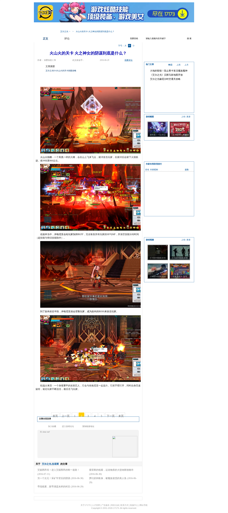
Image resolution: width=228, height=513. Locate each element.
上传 (183, 116)
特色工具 (104, 26)
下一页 (111, 416)
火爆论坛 (145, 26)
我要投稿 (134, 38)
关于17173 (85, 505)
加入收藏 (52, 426)
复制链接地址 (88, 426)
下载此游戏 (159, 26)
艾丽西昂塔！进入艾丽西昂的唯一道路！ (58, 470)
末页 (121, 416)
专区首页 (78, 26)
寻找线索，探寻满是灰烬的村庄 (53, 486)
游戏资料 (91, 26)
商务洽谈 (115, 505)
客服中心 (134, 505)
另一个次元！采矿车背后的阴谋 (53, 478)
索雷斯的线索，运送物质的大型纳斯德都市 (111, 470)
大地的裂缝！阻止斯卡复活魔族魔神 (168, 70)
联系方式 (125, 505)
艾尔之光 (64, 31)
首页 (55, 416)
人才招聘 (96, 505)
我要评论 (129, 60)
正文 (45, 38)
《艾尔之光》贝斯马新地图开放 (166, 75)
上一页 (66, 416)
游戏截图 (131, 26)
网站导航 (144, 505)
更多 (189, 116)
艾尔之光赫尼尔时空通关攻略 (165, 79)
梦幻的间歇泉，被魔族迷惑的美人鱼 (108, 478)
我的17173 (64, 26)
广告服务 (105, 505)
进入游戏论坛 (68, 426)
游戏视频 (118, 26)
